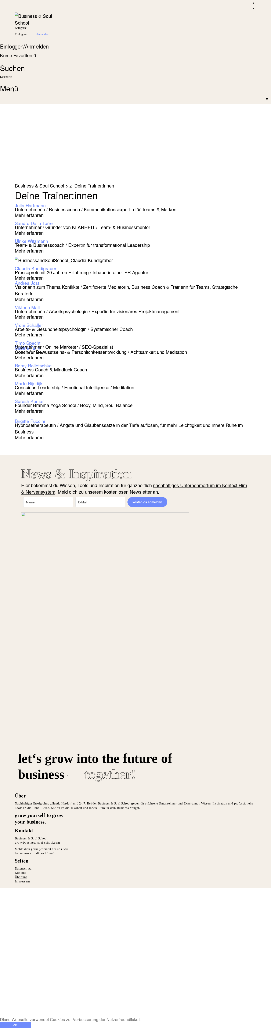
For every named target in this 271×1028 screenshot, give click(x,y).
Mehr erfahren (29, 215)
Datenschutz (23, 868)
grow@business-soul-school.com (37, 842)
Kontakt (20, 872)
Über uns (21, 877)
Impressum (22, 881)
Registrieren (39, 1006)
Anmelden (62, 1006)
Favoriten (24, 55)
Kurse (6, 55)
